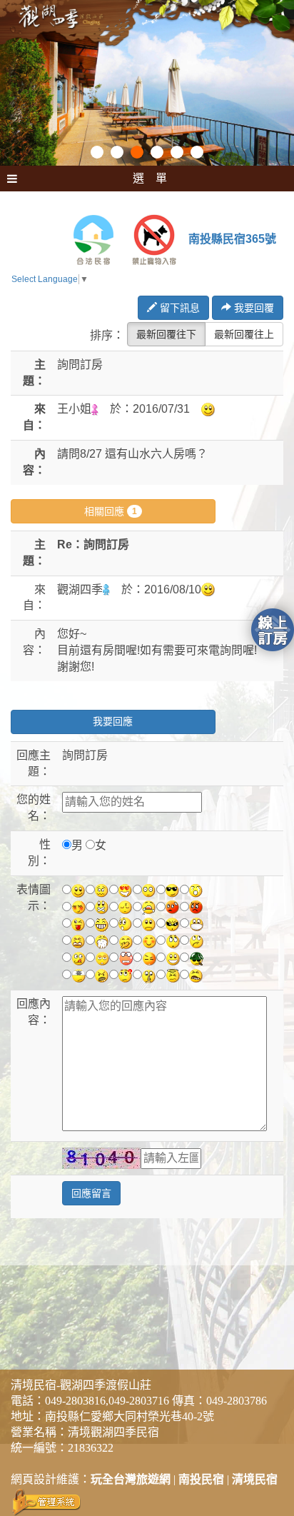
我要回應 (113, 721)
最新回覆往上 (244, 334)
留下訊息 (178, 307)
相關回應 (110, 511)
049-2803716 (138, 1401)
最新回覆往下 (166, 334)
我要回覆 (252, 307)
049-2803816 (75, 1401)
